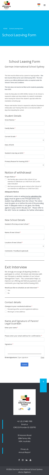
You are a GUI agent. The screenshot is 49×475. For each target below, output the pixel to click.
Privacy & (24, 449)
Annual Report (24, 452)
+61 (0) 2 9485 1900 (24, 421)
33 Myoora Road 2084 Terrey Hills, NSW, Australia (24, 438)
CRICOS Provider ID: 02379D (24, 427)
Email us (24, 424)
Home (5, 28)
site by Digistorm (24, 472)
